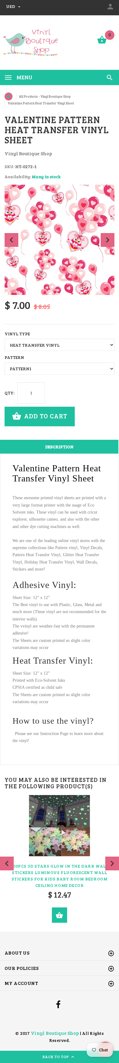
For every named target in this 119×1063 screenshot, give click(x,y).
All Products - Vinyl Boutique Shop (45, 96)
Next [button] (107, 240)
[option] (59, 240)
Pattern (14, 357)
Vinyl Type (17, 334)
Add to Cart (45, 415)
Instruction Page (54, 733)
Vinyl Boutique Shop (55, 1033)
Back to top (56, 1056)
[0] (102, 43)
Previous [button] (11, 240)
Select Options (59, 915)
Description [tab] (59, 447)
